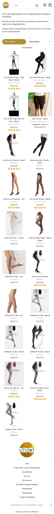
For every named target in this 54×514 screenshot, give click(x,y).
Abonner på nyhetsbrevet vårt (27, 505)
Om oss (27, 476)
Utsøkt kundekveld (27, 497)
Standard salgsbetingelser (27, 484)
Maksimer (35, 512)
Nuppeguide (27, 489)
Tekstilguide (27, 493)
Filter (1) (12, 42)
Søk (27, 464)
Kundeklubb (27, 472)
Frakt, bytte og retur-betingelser (27, 468)
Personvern (27, 480)
